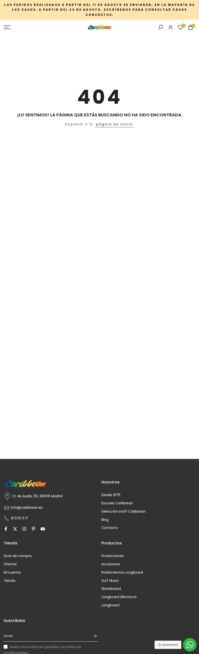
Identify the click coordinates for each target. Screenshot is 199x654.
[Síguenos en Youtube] (43, 529)
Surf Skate (110, 580)
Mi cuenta (12, 572)
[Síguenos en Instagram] (24, 529)
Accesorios (110, 564)
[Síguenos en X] (15, 529)
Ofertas (10, 564)
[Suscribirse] (92, 636)
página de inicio (114, 124)
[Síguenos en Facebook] (6, 529)
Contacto (109, 527)
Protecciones (112, 556)
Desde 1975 (110, 495)
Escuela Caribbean (117, 503)
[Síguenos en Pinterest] (33, 529)
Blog (104, 519)
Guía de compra (18, 556)
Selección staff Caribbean (123, 511)
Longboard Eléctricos (119, 597)
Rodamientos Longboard (122, 572)
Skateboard (111, 588)
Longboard (110, 605)
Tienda (9, 580)
